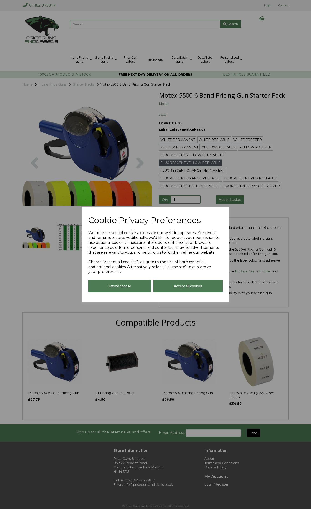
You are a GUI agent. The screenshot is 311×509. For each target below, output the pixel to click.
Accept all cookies (188, 286)
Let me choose (120, 286)
